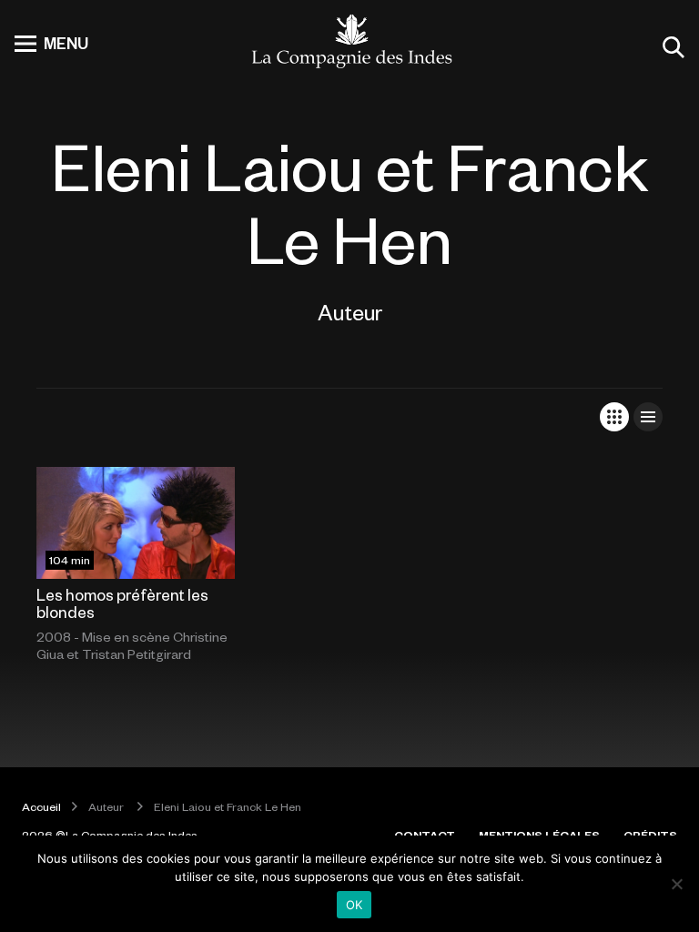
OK (354, 904)
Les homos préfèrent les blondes (122, 603)
